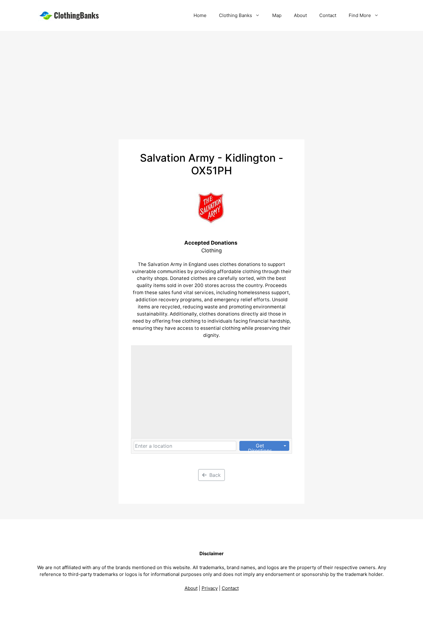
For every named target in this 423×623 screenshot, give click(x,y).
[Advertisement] (211, 77)
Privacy (210, 588)
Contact (327, 15)
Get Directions (260, 446)
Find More (360, 15)
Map (276, 15)
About (300, 15)
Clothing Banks (235, 15)
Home (200, 15)
